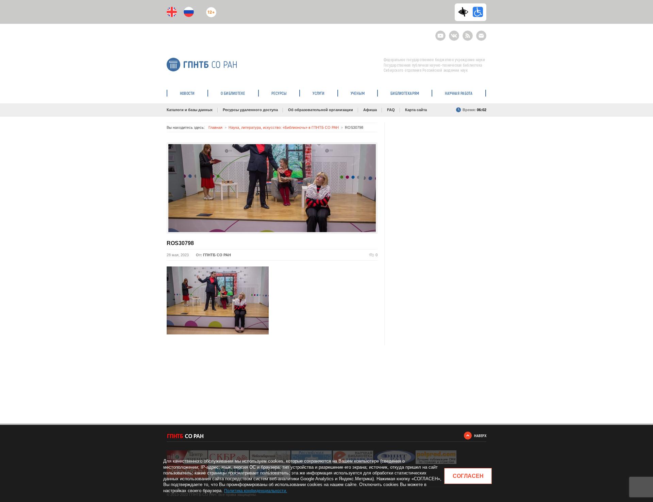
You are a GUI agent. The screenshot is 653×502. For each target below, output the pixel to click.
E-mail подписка (481, 36)
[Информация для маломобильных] (478, 12)
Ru (189, 12)
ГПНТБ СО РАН (217, 255)
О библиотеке (233, 93)
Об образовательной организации (320, 110)
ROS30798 (180, 243)
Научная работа (458, 93)
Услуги (318, 93)
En (172, 12)
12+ (209, 9)
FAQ (391, 110)
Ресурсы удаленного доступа (250, 110)
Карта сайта (416, 110)
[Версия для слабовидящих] (465, 12)
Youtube (440, 33)
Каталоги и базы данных (190, 110)
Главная (215, 127)
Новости (187, 93)
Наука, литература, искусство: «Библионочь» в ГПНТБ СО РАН (284, 127)
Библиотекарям (404, 93)
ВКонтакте (454, 33)
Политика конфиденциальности (255, 490)
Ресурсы (279, 93)
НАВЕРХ (480, 435)
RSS (467, 33)
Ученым (358, 93)
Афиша (370, 110)
